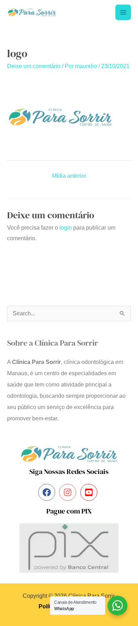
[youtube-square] (90, 492)
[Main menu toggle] (123, 12)
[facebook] (48, 492)
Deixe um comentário (34, 66)
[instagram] (69, 492)
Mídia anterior (69, 176)
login (65, 228)
